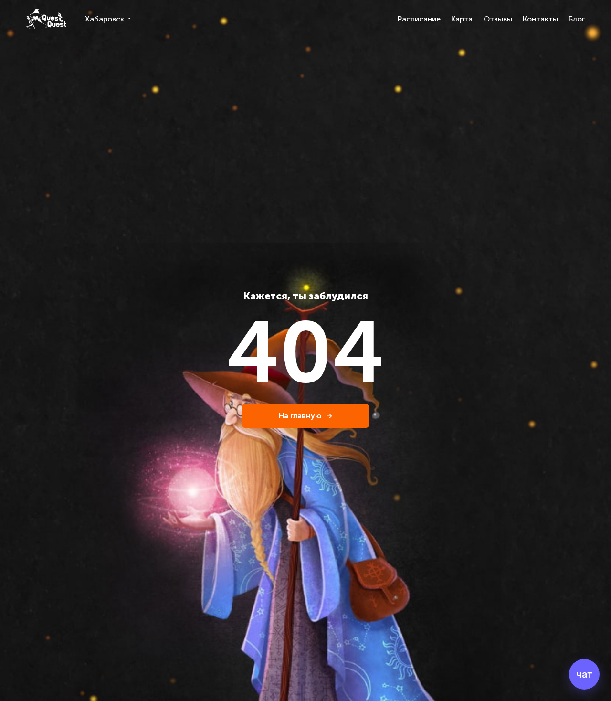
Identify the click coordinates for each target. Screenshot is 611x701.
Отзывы (498, 18)
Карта (462, 18)
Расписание (419, 18)
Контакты (540, 18)
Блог (577, 18)
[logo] (46, 19)
